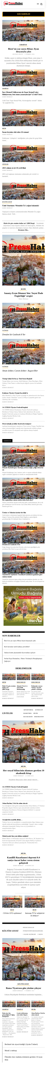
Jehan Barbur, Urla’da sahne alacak (14, 803)
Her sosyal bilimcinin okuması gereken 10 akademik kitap (23, 771)
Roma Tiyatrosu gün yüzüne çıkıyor (23, 988)
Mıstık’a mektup (11, 1051)
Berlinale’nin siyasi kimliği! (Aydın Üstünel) (21, 1044)
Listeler (5, 164)
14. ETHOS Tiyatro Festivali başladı (15, 407)
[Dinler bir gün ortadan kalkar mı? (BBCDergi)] (9, 676)
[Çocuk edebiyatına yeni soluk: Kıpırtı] (23, 1004)
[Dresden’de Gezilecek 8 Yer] (23, 315)
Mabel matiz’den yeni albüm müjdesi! (15, 836)
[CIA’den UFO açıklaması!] (12, 902)
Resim (23, 289)
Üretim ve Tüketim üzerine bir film (14, 512)
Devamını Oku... (23, 230)
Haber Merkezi (7, 170)
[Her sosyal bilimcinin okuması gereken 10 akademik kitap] (23, 742)
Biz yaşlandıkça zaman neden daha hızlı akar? (17, 500)
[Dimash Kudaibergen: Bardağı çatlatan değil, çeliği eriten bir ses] (23, 456)
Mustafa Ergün (18, 54)
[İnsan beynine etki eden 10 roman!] (23, 117)
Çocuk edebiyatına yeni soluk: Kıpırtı (22, 1014)
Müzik (33, 1009)
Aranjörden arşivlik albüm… (12, 820)
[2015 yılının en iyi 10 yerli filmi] (23, 153)
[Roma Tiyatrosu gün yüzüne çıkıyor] (23, 959)
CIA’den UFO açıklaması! (12, 913)
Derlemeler (21, 682)
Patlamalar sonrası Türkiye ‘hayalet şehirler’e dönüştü (36, 687)
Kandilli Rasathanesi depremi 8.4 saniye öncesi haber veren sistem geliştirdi (23, 860)
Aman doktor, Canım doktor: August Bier (20, 370)
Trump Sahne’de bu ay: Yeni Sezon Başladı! (17, 379)
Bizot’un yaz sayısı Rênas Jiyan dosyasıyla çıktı (20, 641)
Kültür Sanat (7, 202)
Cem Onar (20, 696)
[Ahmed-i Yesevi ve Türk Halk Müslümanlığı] (23, 676)
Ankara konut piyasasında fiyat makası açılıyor (19, 653)
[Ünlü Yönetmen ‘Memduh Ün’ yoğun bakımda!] (23, 191)
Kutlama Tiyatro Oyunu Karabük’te (15, 393)
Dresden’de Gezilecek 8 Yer (13, 334)
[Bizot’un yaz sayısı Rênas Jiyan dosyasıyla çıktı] (23, 30)
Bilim (4, 128)
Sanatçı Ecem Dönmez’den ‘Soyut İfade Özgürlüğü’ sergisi (23, 294)
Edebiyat (23, 45)
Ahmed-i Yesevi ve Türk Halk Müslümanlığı (22, 687)
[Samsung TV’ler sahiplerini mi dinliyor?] (35, 902)
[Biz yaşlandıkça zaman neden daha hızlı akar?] (23, 488)
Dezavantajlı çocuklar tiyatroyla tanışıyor (16, 424)
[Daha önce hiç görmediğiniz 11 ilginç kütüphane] (9, 1004)
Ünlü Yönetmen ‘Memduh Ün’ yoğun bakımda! (20, 206)
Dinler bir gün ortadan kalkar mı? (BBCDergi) (19, 223)
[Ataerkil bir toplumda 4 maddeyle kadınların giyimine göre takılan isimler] (23, 563)
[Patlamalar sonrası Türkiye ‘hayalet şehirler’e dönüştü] (38, 676)
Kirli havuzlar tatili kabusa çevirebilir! (17, 647)
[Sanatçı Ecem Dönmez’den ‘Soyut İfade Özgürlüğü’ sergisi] (23, 260)
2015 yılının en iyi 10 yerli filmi (14, 168)
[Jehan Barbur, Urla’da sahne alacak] (38, 1004)
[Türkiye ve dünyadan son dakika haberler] (13, 3)
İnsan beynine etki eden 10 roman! (15, 132)
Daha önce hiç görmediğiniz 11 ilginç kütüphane (8, 1014)
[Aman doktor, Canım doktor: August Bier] (23, 351)
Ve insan (5, 330)
